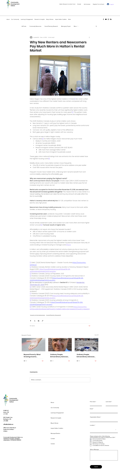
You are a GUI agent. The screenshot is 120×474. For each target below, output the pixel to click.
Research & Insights (56, 418)
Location (92, 425)
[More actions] (89, 37)
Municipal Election (55, 433)
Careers (53, 443)
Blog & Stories (54, 423)
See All (96, 335)
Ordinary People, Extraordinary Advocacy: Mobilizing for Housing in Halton (86, 355)
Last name (108, 401)
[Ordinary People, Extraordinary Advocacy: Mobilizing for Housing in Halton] (86, 344)
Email (91, 408)
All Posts (24, 26)
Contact (53, 438)
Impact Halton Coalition (57, 428)
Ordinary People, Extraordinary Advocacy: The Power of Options (59, 355)
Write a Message (94, 449)
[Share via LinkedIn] (38, 321)
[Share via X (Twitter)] (34, 321)
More (75, 26)
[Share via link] (42, 321)
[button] (96, 26)
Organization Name (95, 417)
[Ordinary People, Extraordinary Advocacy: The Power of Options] (60, 344)
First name (92, 401)
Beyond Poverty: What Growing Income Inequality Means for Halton (32, 355)
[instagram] (108, 19)
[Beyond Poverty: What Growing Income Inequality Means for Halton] (33, 344)
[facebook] (103, 19)
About (52, 402)
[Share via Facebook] (30, 321)
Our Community (55, 407)
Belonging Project (66, 26)
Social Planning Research (51, 26)
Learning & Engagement (57, 412)
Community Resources (35, 26)
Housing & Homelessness (37, 315)
